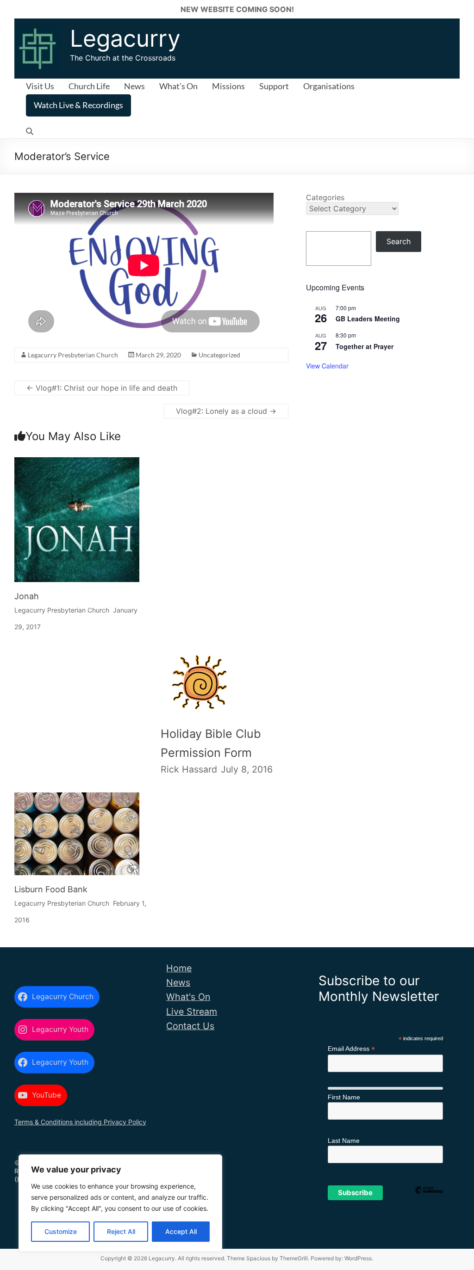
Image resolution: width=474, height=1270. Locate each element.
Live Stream (191, 1011)
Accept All (181, 1231)
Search (399, 241)
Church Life (89, 86)
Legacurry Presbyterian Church (73, 355)
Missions (228, 86)
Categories (325, 197)
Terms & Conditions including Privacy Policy (80, 1122)
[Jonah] (76, 465)
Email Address (351, 1048)
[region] (120, 1203)
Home (179, 968)
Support (274, 86)
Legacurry (125, 38)
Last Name (344, 1140)
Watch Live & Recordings (78, 105)
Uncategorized (219, 355)
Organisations (329, 86)
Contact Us (190, 1025)
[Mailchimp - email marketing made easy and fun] (428, 1205)
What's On (188, 996)
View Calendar (327, 365)
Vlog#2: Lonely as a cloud (226, 411)
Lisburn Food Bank (50, 889)
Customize (60, 1231)
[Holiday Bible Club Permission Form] (199, 660)
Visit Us (40, 86)
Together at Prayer (364, 346)
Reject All (121, 1231)
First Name (344, 1097)
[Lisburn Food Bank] (76, 800)
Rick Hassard (189, 769)
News (134, 86)
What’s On (178, 86)
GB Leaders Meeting (368, 318)
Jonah (26, 596)
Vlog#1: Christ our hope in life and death (101, 388)
